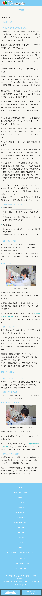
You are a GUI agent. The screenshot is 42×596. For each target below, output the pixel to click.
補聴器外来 (21, 517)
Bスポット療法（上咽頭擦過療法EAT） (21, 553)
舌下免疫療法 (21, 512)
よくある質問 (21, 558)
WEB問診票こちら (31, 592)
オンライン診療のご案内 (21, 563)
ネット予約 (10, 591)
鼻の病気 (21, 532)
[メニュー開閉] (39, 3)
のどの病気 (21, 537)
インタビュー (21, 568)
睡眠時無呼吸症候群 (21, 522)
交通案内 (21, 502)
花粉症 (21, 548)
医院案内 (21, 497)
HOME (3, 17)
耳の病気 (21, 527)
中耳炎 (21, 543)
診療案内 (21, 507)
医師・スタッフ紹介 (21, 492)
